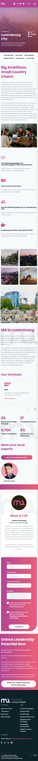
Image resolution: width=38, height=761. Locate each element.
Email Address (11, 572)
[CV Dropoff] (14, 4)
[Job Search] (17, 4)
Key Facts (19, 55)
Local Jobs (30, 58)
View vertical (9, 398)
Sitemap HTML (18, 758)
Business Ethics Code (27, 717)
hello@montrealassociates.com (21, 738)
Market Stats (9, 58)
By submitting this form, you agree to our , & (19, 615)
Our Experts (20, 58)
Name (9, 563)
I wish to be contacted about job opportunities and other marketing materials (20, 605)
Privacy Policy (22, 616)
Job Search (5, 711)
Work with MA (5, 717)
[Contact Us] (23, 4)
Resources (4, 714)
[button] (35, 409)
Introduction (9, 55)
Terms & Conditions (26, 709)
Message (10, 591)
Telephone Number (13, 581)
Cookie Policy (13, 618)
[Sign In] (20, 4)
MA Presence (29, 55)
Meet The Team (6, 709)
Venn (35, 755)
